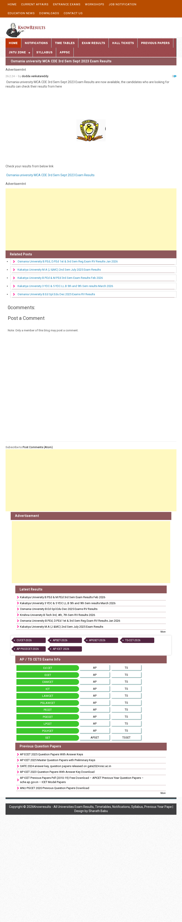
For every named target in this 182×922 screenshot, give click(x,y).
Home (12, 4)
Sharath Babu (98, 811)
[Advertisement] (91, 219)
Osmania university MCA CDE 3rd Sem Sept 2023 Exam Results (61, 61)
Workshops (94, 4)
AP (95, 667)
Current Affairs (35, 4)
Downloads (49, 13)
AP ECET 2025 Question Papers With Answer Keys (51, 754)
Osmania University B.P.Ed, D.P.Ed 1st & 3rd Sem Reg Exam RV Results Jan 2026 (68, 261)
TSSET (126, 737)
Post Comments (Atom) (38, 447)
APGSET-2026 (97, 640)
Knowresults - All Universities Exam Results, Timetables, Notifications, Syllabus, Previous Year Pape (103, 807)
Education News (21, 13)
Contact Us (73, 13)
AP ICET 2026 (61, 648)
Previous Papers (155, 43)
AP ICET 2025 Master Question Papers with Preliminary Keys (57, 760)
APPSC (65, 52)
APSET (95, 737)
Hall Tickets (123, 43)
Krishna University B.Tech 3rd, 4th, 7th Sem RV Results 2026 (57, 615)
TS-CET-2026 (132, 640)
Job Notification (122, 4)
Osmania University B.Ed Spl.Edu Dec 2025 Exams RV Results (56, 294)
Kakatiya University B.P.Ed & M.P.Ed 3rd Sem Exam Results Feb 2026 (60, 277)
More (163, 631)
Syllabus (44, 52)
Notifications (36, 43)
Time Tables (65, 43)
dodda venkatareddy (35, 76)
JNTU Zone (17, 52)
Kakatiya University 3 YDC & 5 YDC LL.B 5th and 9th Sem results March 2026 (65, 286)
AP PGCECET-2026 (28, 648)
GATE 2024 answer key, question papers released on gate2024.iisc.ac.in (65, 766)
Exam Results (93, 43)
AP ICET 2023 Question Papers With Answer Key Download (57, 772)
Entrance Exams (67, 4)
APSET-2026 (60, 640)
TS (126, 667)
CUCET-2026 (24, 640)
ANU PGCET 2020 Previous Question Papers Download (54, 788)
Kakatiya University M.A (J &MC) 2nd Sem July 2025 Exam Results (59, 269)
